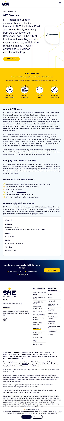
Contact (50, 298)
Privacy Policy (52, 313)
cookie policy (42, 413)
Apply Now (11, 59)
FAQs (35, 341)
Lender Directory (12, 11)
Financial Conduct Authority (41, 369)
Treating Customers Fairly (54, 327)
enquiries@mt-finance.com (14, 243)
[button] (26, 417)
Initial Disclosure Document (53, 305)
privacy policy (32, 413)
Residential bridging (12, 184)
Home (4, 11)
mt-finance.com (10, 250)
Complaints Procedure (51, 322)
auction (30, 184)
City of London (24, 119)
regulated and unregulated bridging (38, 150)
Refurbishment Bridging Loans (37, 307)
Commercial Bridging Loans (39, 293)
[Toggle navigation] (59, 3)
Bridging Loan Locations (37, 323)
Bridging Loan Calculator (37, 333)
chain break (46, 184)
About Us (51, 294)
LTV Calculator (37, 337)
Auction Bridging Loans (38, 302)
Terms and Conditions (51, 309)
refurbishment (21, 192)
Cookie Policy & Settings (53, 317)
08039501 (25, 364)
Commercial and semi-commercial (17, 194)
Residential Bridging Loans (39, 298)
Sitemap (50, 334)
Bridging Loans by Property (38, 318)
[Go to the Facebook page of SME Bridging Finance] (5, 320)
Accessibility (52, 301)
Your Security (52, 331)
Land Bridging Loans (39, 311)
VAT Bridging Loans (39, 314)
